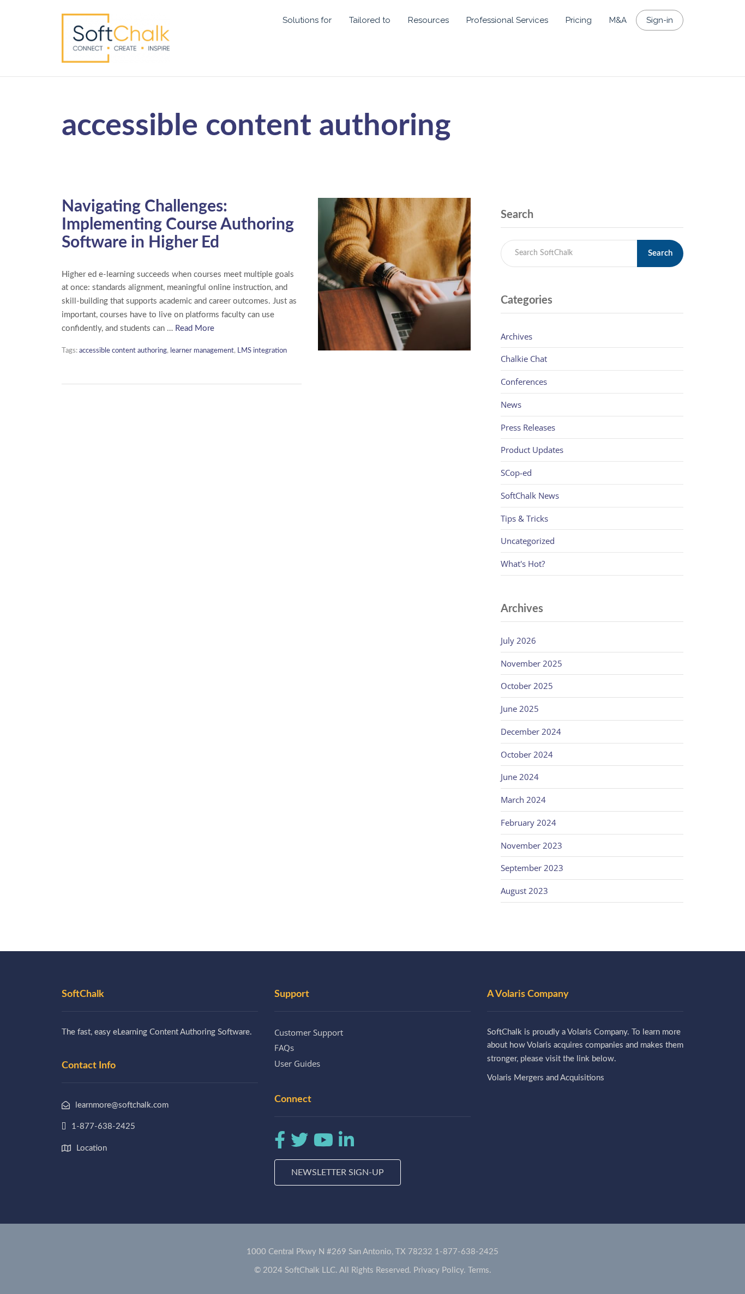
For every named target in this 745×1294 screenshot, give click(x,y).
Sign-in (659, 20)
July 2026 (518, 640)
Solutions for (307, 20)
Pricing (579, 20)
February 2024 (528, 822)
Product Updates (532, 449)
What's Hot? (523, 563)
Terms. (479, 1270)
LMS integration (262, 350)
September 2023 (532, 867)
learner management (202, 350)
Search (660, 253)
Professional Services (507, 20)
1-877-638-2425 (466, 1252)
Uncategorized (528, 540)
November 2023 (531, 845)
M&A (618, 20)
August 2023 (524, 890)
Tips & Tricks (524, 518)
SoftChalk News (530, 495)
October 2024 (527, 754)
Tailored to (369, 20)
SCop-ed (516, 472)
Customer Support (308, 1032)
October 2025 (527, 685)
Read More (194, 328)
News (511, 404)
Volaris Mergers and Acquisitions (545, 1078)
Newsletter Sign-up (337, 1172)
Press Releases (528, 427)
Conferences (524, 381)
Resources (428, 20)
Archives (516, 336)
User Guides (297, 1063)
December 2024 (531, 731)
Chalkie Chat (524, 358)
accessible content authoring (123, 350)
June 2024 (520, 776)
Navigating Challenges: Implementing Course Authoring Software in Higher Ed (178, 224)
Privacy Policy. (439, 1270)
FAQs (284, 1047)
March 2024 (523, 799)
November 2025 (531, 663)
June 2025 (520, 708)
